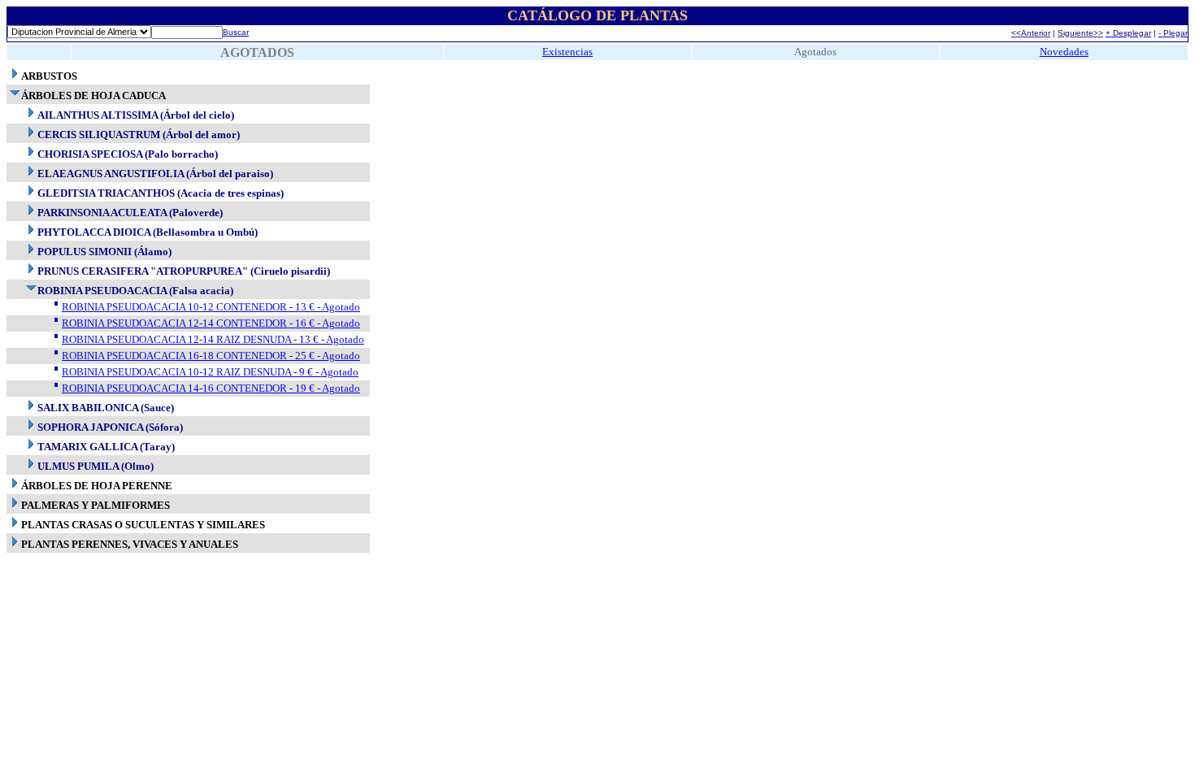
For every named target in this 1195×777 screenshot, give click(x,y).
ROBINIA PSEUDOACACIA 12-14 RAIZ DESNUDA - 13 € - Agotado (213, 339)
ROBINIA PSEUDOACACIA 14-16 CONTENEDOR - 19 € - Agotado (211, 388)
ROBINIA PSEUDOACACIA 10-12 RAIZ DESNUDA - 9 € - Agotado (210, 372)
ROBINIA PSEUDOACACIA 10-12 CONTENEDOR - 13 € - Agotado (211, 307)
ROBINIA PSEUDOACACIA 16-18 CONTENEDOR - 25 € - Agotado (211, 355)
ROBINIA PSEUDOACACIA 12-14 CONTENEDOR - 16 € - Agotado (211, 323)
